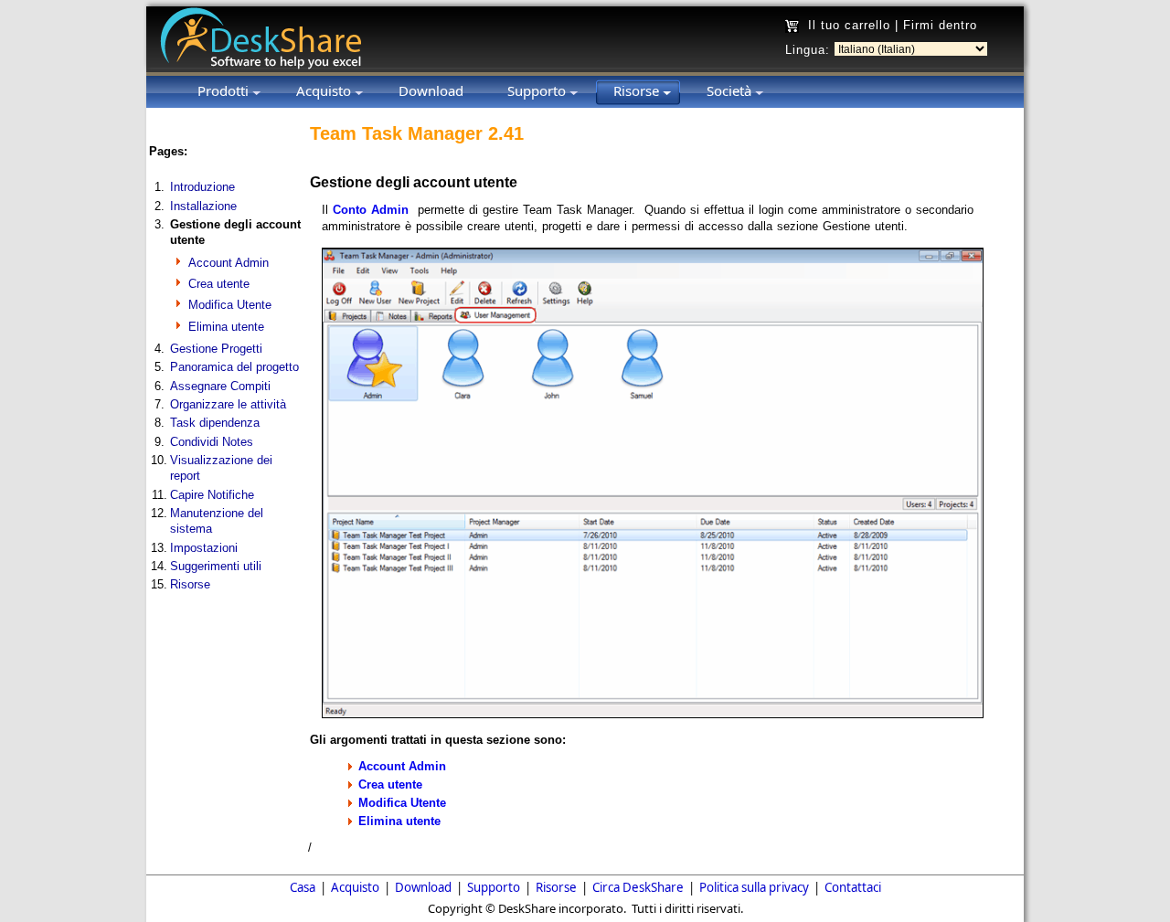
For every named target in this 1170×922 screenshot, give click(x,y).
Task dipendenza (215, 422)
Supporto (493, 887)
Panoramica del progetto (234, 367)
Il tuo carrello (849, 25)
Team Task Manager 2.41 (417, 133)
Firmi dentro (940, 25)
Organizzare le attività (228, 404)
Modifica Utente (229, 305)
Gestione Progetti (216, 348)
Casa (302, 887)
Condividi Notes (211, 442)
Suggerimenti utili (215, 566)
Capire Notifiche (212, 495)
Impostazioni (204, 548)
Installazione (203, 206)
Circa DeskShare (638, 887)
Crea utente (219, 284)
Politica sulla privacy (754, 887)
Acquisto (355, 887)
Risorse (190, 584)
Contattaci (852, 887)
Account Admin (228, 263)
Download (423, 887)
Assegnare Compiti (220, 386)
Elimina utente (226, 327)
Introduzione (202, 187)
